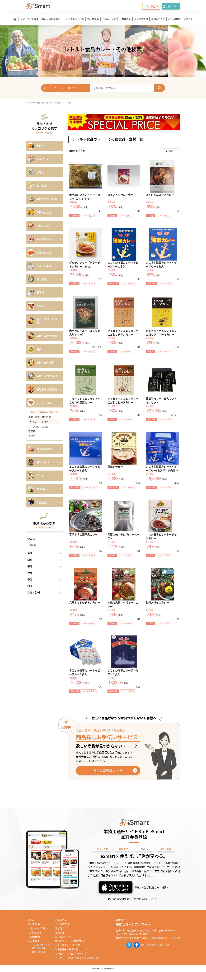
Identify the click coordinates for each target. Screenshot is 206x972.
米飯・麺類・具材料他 (39, 416)
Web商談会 (93, 19)
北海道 (32, 544)
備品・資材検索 (39, 951)
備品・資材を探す (51, 19)
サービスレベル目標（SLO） (69, 953)
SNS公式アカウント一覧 (155, 945)
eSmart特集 (174, 19)
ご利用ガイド (109, 19)
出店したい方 (62, 936)
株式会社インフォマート (133, 924)
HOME (31, 920)
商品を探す (34, 940)
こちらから (153, 899)
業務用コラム (158, 19)
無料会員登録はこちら (108, 770)
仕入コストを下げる (74, 19)
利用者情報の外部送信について (71, 949)
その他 (31, 435)
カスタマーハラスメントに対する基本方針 (76, 957)
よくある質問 (141, 19)
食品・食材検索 (39, 948)
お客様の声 (125, 19)
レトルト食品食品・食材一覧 (43, 412)
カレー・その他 (40, 421)
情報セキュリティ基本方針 (68, 940)
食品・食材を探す (29, 19)
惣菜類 (31, 431)
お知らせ (188, 19)
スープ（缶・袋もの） (39, 426)
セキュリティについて (66, 945)
